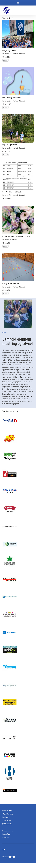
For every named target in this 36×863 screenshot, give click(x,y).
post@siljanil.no (7, 824)
